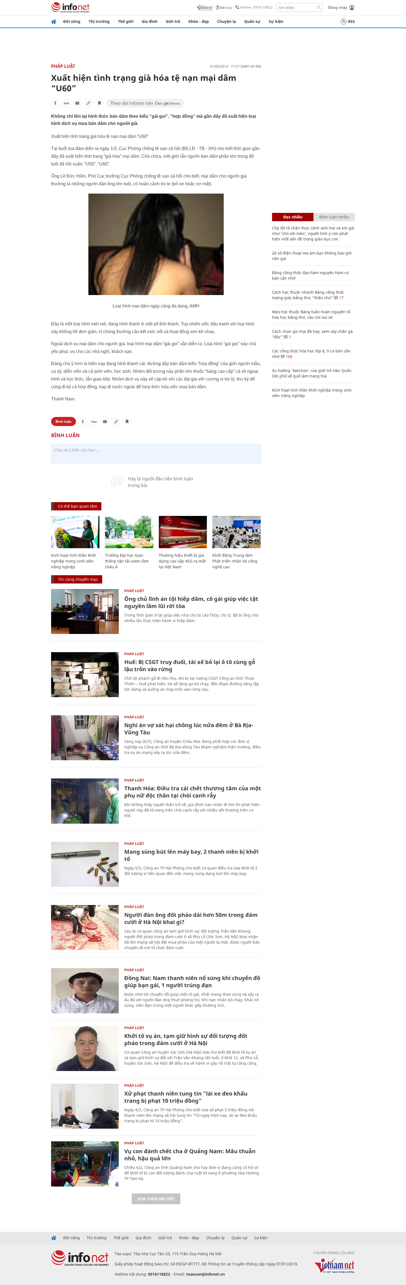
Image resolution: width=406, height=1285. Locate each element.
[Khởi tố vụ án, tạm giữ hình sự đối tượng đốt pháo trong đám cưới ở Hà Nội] (85, 1048)
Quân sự (252, 21)
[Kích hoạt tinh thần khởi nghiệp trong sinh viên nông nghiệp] (75, 532)
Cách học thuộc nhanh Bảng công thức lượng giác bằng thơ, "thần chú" (308, 295)
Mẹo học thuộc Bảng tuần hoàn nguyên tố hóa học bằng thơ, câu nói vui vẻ (311, 314)
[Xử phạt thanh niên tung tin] (85, 1106)
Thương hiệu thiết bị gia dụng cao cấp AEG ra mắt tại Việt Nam (182, 561)
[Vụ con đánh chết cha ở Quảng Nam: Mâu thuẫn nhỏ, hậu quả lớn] (85, 1163)
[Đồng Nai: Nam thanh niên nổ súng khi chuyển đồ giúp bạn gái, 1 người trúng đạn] (85, 990)
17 (341, 297)
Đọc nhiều (292, 216)
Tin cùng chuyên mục (78, 579)
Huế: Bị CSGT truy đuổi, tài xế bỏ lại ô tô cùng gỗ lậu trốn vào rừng (189, 665)
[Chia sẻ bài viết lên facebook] (55, 103)
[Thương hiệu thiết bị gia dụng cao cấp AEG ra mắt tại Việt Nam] (183, 532)
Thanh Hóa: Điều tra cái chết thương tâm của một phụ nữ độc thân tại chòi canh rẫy (192, 792)
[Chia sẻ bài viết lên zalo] (66, 103)
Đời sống (71, 21)
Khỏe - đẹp (198, 21)
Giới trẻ (173, 21)
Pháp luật (63, 66)
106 (288, 356)
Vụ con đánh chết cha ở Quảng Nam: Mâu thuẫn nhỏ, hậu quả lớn (189, 1154)
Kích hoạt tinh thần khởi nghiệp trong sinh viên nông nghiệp (73, 561)
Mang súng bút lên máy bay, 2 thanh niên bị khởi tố (191, 855)
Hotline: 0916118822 (256, 7)
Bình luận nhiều (334, 216)
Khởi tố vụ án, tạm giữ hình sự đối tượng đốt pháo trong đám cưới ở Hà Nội (185, 1039)
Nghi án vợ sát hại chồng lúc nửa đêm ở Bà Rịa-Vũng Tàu (188, 728)
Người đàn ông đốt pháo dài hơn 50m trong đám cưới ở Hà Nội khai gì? (191, 918)
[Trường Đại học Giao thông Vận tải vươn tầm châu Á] (129, 532)
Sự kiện (276, 21)
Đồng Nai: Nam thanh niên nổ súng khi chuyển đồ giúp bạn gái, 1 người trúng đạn (192, 981)
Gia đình (149, 21)
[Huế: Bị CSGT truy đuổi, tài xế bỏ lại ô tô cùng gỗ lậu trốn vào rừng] (85, 674)
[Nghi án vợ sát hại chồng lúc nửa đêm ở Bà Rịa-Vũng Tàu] (85, 737)
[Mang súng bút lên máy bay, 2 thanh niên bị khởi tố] (85, 864)
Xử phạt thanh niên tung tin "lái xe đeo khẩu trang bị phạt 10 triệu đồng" (185, 1097)
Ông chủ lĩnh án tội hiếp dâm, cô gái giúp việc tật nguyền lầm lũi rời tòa (191, 602)
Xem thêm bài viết (156, 1198)
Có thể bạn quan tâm (77, 506)
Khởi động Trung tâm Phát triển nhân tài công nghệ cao (234, 561)
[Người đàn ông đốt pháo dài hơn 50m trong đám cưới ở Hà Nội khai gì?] (85, 927)
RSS (351, 21)
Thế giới (125, 21)
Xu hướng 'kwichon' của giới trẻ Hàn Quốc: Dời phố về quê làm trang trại (312, 373)
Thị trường (99, 21)
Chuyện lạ (226, 21)
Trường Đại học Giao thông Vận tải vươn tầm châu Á (127, 561)
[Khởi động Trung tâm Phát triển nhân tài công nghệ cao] (236, 532)
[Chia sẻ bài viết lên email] (77, 103)
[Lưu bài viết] (99, 103)
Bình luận (64, 421)
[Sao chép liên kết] (88, 103)
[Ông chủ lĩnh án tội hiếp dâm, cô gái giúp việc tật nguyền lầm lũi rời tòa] (85, 611)
